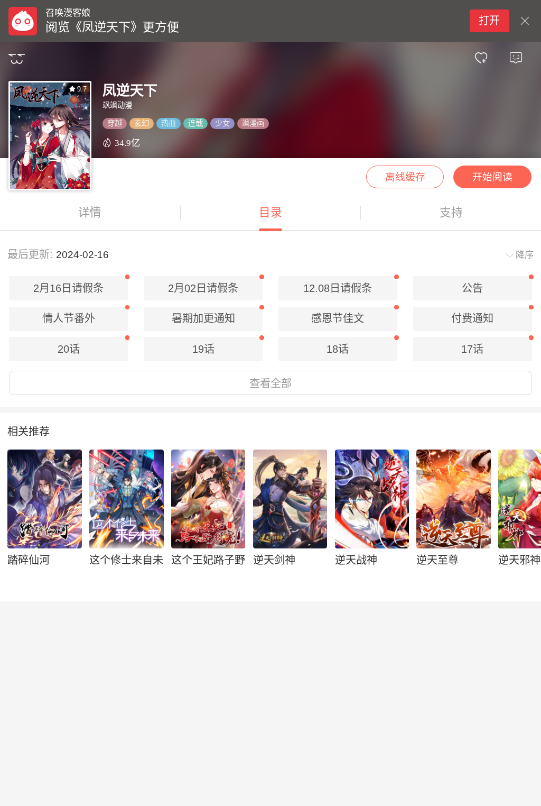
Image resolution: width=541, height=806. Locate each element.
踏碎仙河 (28, 560)
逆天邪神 (519, 560)
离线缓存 (405, 176)
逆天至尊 (437, 560)
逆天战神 (356, 560)
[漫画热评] (515, 58)
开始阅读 (492, 176)
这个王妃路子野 (208, 560)
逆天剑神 (274, 560)
